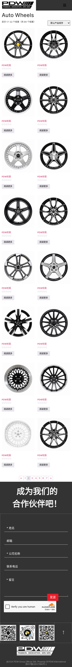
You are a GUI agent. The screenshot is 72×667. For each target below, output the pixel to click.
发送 (53, 597)
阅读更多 (8, 75)
